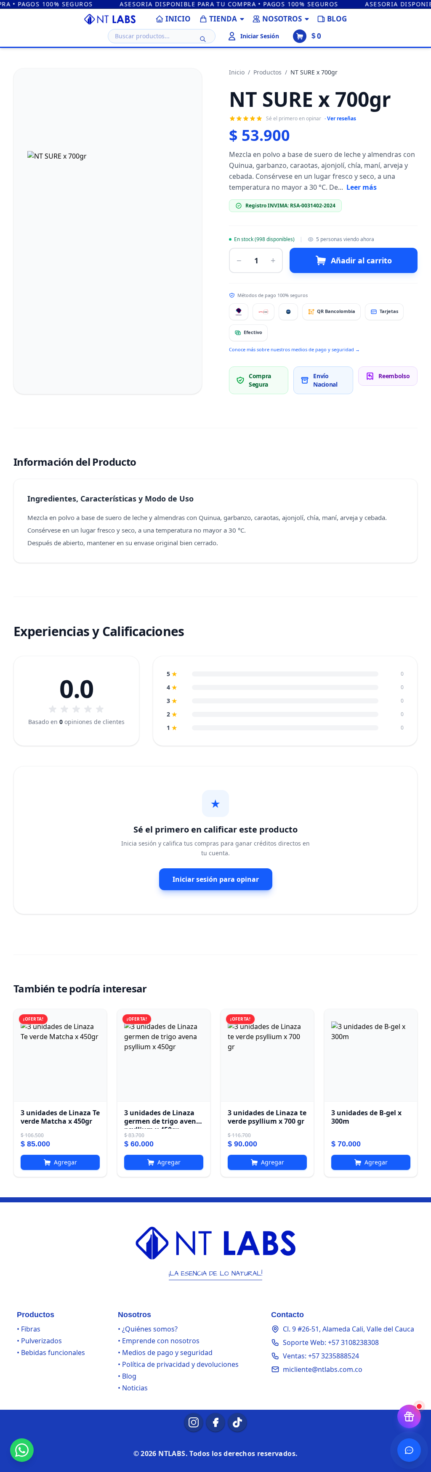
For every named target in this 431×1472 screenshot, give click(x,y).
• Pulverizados (39, 1340)
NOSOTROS (282, 19)
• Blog (127, 1376)
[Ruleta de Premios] (409, 1416)
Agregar (65, 1162)
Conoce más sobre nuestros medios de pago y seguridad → (294, 349)
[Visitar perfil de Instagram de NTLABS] (193, 1422)
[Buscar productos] (202, 39)
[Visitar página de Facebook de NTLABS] (215, 1422)
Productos (267, 72)
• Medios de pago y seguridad (165, 1352)
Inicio (237, 72)
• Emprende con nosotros (159, 1340)
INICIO (178, 19)
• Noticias (133, 1387)
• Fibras (28, 1329)
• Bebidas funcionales (51, 1352)
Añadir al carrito (361, 260)
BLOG (337, 19)
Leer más (361, 187)
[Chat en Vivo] (409, 1450)
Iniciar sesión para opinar (216, 879)
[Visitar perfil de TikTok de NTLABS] (237, 1422)
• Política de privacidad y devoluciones (178, 1364)
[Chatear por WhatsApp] (22, 1450)
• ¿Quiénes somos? (148, 1329)
